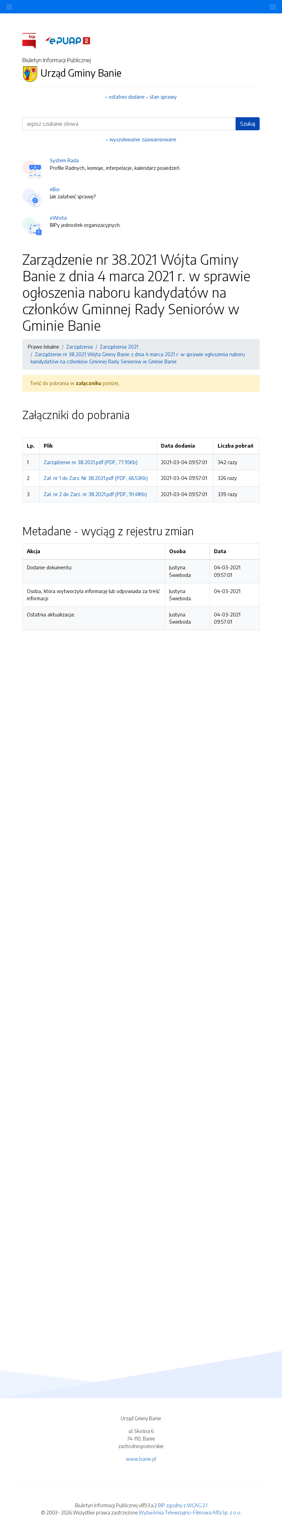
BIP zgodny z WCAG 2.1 (182, 1505)
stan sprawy (163, 97)
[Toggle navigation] (272, 7)
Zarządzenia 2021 (119, 346)
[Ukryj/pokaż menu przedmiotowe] (9, 7)
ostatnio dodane (127, 97)
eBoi (54, 189)
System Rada (64, 160)
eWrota (58, 218)
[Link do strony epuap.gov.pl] (67, 40)
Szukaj (247, 123)
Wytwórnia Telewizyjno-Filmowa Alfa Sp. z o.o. (190, 1512)
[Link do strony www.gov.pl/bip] (33, 40)
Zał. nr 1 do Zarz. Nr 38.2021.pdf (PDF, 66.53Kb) (96, 478)
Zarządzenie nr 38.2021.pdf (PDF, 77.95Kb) (91, 462)
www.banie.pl (141, 1459)
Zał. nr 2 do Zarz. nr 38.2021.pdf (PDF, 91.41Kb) (95, 494)
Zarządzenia (79, 346)
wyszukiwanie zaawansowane (142, 139)
